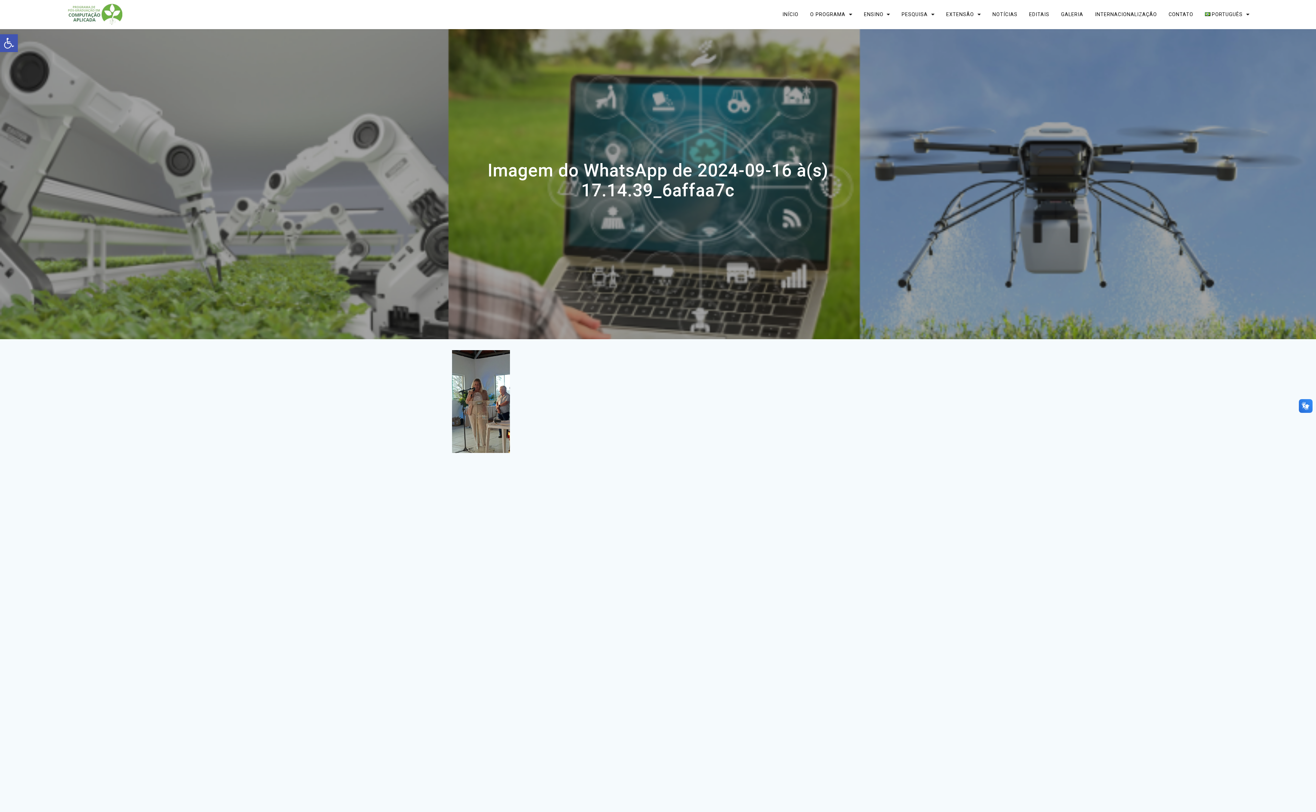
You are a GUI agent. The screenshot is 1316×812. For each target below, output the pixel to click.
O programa (827, 14)
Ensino (873, 14)
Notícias (1005, 14)
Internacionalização (1126, 14)
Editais (1039, 14)
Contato (1181, 14)
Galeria (1072, 14)
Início (790, 14)
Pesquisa (915, 14)
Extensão (960, 14)
